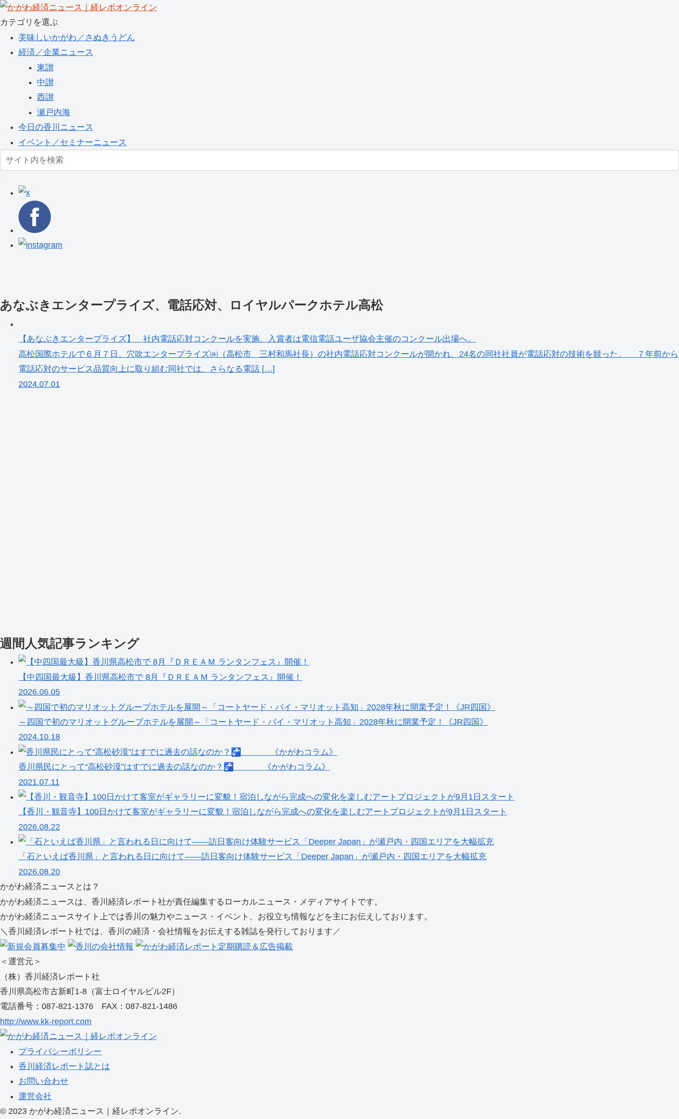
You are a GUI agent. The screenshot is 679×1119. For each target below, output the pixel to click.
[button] (1, 181)
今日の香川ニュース (55, 127)
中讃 (45, 82)
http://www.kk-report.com (45, 1021)
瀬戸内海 (53, 112)
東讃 (45, 67)
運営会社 (35, 1096)
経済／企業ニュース (55, 52)
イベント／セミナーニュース (72, 142)
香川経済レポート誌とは (64, 1066)
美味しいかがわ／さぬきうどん (76, 37)
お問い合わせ (43, 1081)
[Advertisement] (277, 273)
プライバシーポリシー (60, 1051)
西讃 (45, 97)
